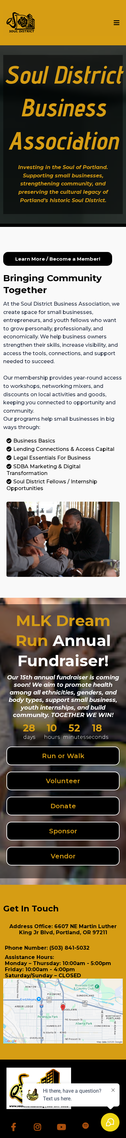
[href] (63, 1011)
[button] (116, 23)
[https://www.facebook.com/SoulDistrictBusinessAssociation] (15, 1126)
